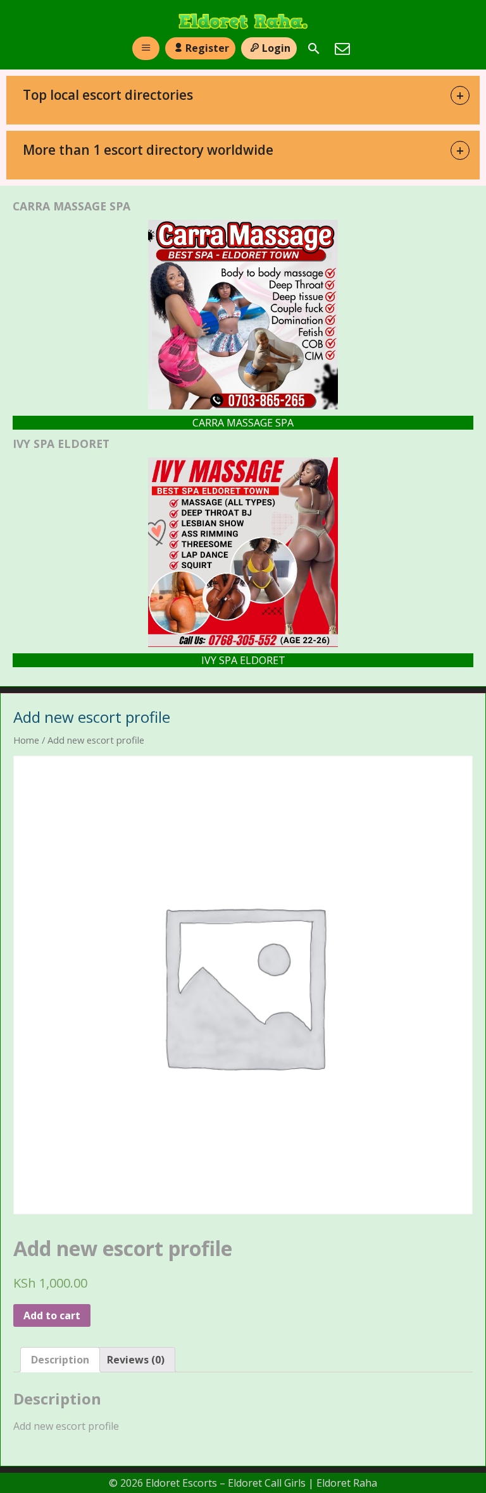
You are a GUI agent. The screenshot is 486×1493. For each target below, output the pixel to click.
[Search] (313, 48)
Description (60, 1360)
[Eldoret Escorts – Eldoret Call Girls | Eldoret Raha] (243, 21)
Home (26, 740)
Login (276, 48)
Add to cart (51, 1315)
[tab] (60, 1359)
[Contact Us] (342, 48)
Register (207, 48)
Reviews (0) (136, 1360)
